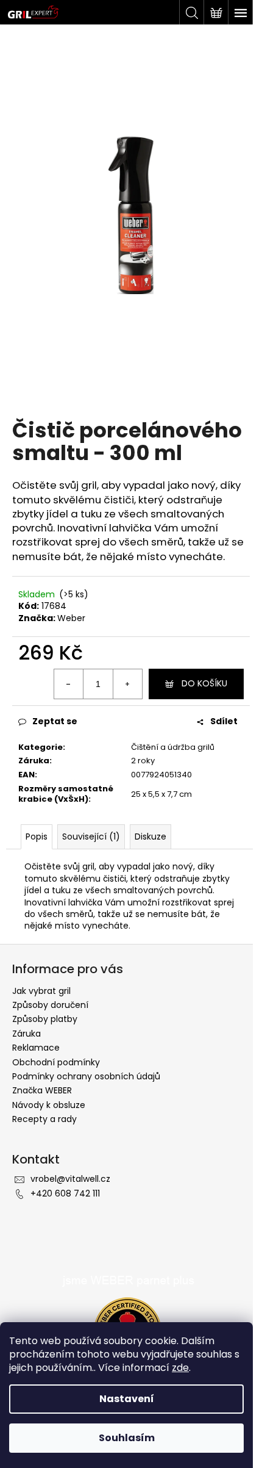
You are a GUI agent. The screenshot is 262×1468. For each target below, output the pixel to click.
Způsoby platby (44, 1019)
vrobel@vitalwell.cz (70, 1179)
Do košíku (204, 683)
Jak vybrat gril (41, 991)
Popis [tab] (37, 836)
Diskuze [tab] (150, 836)
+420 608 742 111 (65, 1193)
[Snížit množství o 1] (68, 684)
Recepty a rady (44, 1119)
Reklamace (36, 1048)
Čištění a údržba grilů (172, 747)
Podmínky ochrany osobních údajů (86, 1076)
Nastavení (126, 1399)
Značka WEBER (42, 1090)
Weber (71, 618)
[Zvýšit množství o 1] (127, 684)
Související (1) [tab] (91, 836)
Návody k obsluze (48, 1105)
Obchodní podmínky (56, 1062)
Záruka (26, 1033)
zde (180, 1368)
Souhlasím (127, 1438)
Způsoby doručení (50, 1005)
